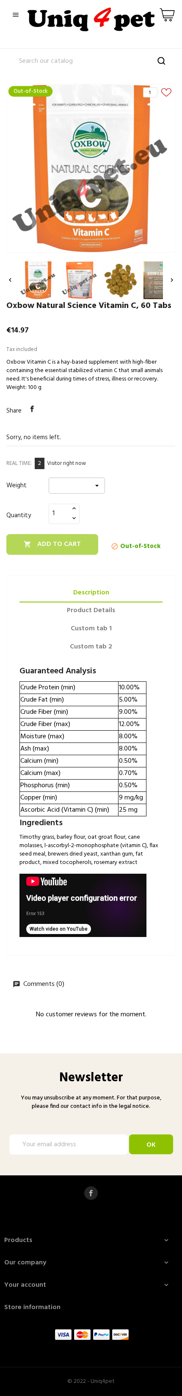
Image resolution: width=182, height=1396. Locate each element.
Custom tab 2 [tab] (91, 646)
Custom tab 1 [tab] (91, 628)
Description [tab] (91, 592)
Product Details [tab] (91, 610)
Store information (32, 1307)
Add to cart (52, 544)
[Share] (32, 409)
